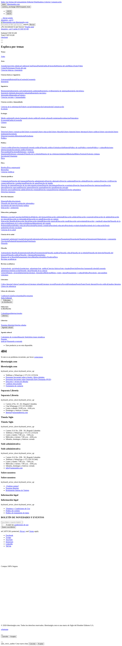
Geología (24, 79)
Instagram (9, 542)
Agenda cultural (7, 327)
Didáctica (27, 217)
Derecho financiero (80, 185)
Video (80, 66)
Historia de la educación (18, 223)
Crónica (15, 284)
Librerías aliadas (20, 325)
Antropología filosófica (9, 253)
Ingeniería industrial (23, 93)
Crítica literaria (6, 284)
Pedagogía (5, 225)
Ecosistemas (55, 118)
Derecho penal (50, 188)
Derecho (4, 132)
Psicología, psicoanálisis (98, 273)
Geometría (31, 79)
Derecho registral (33, 190)
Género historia (69, 132)
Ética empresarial (13, 168)
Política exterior (86, 148)
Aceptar (13, 636)
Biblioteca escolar (7, 217)
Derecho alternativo (52, 181)
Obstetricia (83, 239)
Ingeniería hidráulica (8, 93)
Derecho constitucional (16, 183)
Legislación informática (25, 203)
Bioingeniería (6, 91)
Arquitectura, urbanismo (29, 268)
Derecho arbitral (80, 181)
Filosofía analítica (53, 253)
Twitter (8, 537)
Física (18, 79)
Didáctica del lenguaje (39, 217)
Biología (13, 79)
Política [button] (4, 138)
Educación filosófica (8, 221)
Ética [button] (3, 158)
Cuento (20, 284)
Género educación (44, 132)
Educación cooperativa (86, 217)
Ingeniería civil (45, 91)
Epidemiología (36, 239)
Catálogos (25, 66)
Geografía (18, 120)
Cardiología (12, 239)
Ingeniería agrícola (18, 91)
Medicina (47, 273)
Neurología (74, 239)
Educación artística (71, 217)
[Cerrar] (2, 634)
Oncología (5, 241)
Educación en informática (18, 219)
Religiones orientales (16, 154)
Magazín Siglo (23, 337)
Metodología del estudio (42, 223)
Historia (4, 136)
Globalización (58, 148)
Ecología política (32, 118)
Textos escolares (16, 228)
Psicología (14, 152)
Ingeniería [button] (4, 82)
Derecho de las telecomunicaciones (29, 185)
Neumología (65, 239)
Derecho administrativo (36, 181)
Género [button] (4, 122)
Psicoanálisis (5, 152)
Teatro (76, 66)
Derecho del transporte (19, 181)
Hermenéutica (40, 255)
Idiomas (30, 223)
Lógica (29, 257)
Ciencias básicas (54, 268)
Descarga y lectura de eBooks (17, 382)
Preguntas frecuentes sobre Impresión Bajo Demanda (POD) (28, 379)
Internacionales (16, 313)
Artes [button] (3, 56)
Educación (16, 271)
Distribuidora (39, 2)
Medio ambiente (7, 118)
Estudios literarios (114, 284)
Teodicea (50, 257)
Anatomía (4, 239)
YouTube (9, 540)
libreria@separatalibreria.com (17, 413)
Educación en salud (35, 219)
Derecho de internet (8, 185)
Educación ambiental (56, 217)
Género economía (30, 132)
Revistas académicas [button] (8, 259)
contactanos (38, 357)
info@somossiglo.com (14, 468)
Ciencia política (7, 148)
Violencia (29, 150)
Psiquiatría (19, 241)
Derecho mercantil (13, 188)
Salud (82, 225)
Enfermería (27, 239)
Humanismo (22, 257)
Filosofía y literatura (27, 255)
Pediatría (12, 241)
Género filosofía (57, 132)
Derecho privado (62, 188)
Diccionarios (28, 296)
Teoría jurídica (23, 206)
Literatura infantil (35, 284)
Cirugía (20, 239)
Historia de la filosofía (9, 257)
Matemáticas (14, 95)
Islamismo (5, 154)
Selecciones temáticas (37, 337)
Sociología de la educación (95, 225)
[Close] (2, 42)
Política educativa (20, 225)
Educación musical (49, 221)
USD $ (9, 11)
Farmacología (47, 239)
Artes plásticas (15, 66)
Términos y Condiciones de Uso (18, 509)
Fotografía (52, 66)
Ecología (94, 268)
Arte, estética (43, 268)
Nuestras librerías (7, 325)
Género (4, 273)
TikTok (8, 546)
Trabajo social (26, 107)
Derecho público (20, 190)
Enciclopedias (18, 296)
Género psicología (106, 132)
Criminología (6, 181)
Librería (47, 2)
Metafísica (36, 257)
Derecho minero (26, 188)
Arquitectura (5, 66)
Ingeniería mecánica (38, 93)
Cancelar (5, 636)
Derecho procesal (7, 190)
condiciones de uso (21, 525)
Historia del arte (62, 66)
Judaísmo (62, 154)
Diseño (40, 66)
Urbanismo (13, 156)
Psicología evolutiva (72, 225)
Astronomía (5, 79)
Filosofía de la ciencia (39, 271)
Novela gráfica (101, 284)
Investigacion (65, 118)
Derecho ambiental (67, 181)
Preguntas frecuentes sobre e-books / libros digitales (25, 377)
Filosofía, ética (25, 271)
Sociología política (19, 150)
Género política (93, 132)
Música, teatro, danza (59, 273)
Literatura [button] (4, 275)
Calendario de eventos (9, 337)
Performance (10, 68)
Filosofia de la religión (32, 154)
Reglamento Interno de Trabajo (17, 490)
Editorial (30, 2)
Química (22, 95)
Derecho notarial (38, 188)
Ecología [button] (4, 109)
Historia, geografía (13, 273)
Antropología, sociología (10, 268)
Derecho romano (45, 190)
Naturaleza (74, 118)
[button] (7, 18)
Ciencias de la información (11, 107)
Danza (34, 66)
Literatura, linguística (36, 273)
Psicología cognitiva (42, 225)
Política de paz (75, 148)
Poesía (11, 225)
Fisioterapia (56, 239)
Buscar (32, 24)
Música (71, 66)
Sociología (13, 134)
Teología (83, 154)
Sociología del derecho (9, 206)
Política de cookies (13, 511)
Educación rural (63, 221)
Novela (64, 284)
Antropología (48, 107)
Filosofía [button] (4, 243)
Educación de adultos (103, 217)
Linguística (11, 136)
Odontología (91, 239)
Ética (56, 257)
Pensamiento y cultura (75, 273)
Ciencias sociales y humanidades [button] (13, 97)
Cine (30, 66)
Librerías (5, 316)
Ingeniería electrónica (76, 91)
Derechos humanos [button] (8, 192)
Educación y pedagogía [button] (10, 208)
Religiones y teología (26, 152)
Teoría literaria (91, 284)
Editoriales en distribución (7, 301)
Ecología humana (19, 118)
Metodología (20, 136)
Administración (37, 107)
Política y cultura (98, 148)
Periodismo (29, 136)
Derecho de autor (31, 183)
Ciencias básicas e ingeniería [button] (11, 70)
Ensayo (26, 284)
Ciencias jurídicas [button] (7, 172)
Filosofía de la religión (79, 253)
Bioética (4, 168)
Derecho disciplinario (50, 185)
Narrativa (58, 284)
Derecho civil (105, 181)
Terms (31, 531)
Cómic (3, 68)
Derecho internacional (96, 185)
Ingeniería (24, 273)
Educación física (22, 221)
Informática (5, 95)
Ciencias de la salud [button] (8, 230)
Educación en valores (50, 219)
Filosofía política (47, 148)
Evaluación (105, 221)
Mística (77, 154)
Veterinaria (32, 241)
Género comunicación (15, 132)
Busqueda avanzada (14, 341)
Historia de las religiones (50, 154)
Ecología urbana (45, 118)
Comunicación (56, 2)
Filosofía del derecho (9, 203)
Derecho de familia (45, 183)
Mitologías (70, 154)
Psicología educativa (57, 225)
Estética (45, 66)
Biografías (5, 170)
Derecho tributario (59, 190)
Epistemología (23, 253)
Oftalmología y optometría (106, 239)
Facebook (9, 535)
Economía (5, 120)
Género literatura (81, 132)
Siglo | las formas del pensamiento (14, 2)
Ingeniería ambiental (32, 91)
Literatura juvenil (48, 284)
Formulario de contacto (14, 386)
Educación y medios (93, 221)
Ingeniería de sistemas (59, 91)
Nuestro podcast (4, 340)
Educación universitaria (77, 221)
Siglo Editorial (6, 298)
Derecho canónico (93, 181)
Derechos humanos (20, 148)
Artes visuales (65, 268)
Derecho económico (65, 185)
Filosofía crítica (65, 253)
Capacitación (19, 217)
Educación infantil (35, 221)
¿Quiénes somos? (12, 486)
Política (10, 201)
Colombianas (6, 313)
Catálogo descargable (14, 384)
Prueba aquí (29, 27)
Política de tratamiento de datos (17, 513)
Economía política (34, 148)
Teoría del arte (20, 68)
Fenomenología (41, 253)
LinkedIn (9, 544)
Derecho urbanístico (73, 190)
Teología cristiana (93, 154)
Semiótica (43, 257)
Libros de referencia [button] (8, 286)
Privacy (22, 531)
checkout (4, 37)
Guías (10, 296)
